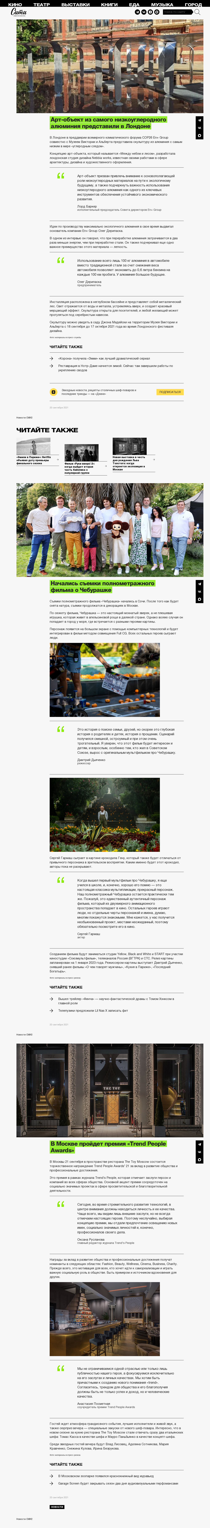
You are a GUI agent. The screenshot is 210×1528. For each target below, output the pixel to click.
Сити (19, 12)
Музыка (162, 5)
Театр (41, 5)
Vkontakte (144, 12)
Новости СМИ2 (24, 417)
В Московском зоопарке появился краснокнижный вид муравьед (106, 1476)
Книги (109, 5)
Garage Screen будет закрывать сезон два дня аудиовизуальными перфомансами (118, 1483)
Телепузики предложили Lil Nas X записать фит (93, 1010)
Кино (15, 5)
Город (193, 5)
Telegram (137, 12)
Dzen (150, 12)
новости (57, 1507)
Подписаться (170, 392)
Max (156, 12)
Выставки (75, 5)
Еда (134, 5)
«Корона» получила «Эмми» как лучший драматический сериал (104, 358)
